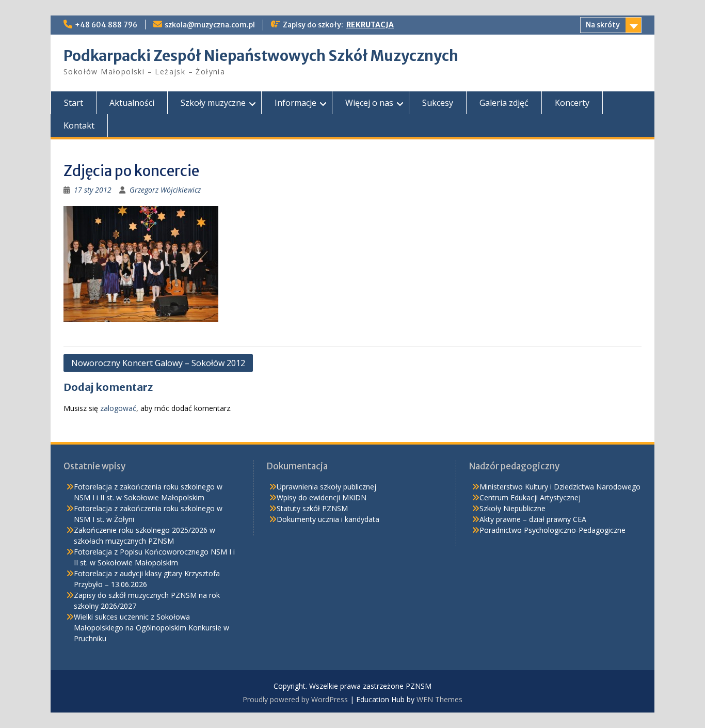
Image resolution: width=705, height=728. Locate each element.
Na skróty (603, 24)
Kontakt (78, 125)
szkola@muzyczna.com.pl (210, 24)
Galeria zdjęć (503, 102)
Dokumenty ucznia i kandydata (328, 519)
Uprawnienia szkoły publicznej (326, 487)
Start (73, 102)
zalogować (118, 408)
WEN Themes (439, 699)
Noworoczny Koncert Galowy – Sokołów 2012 (158, 363)
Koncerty (572, 102)
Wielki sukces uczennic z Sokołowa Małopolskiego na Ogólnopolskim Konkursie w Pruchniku (151, 627)
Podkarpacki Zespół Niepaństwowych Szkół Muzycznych (260, 55)
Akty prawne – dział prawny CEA (532, 519)
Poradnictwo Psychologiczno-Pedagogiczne (552, 530)
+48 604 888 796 (106, 24)
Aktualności (131, 102)
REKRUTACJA (370, 24)
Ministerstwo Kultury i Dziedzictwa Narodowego (559, 487)
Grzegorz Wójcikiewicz (165, 190)
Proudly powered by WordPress (295, 699)
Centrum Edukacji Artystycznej (530, 497)
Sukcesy (437, 102)
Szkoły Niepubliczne (512, 508)
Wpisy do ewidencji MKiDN (321, 497)
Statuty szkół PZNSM (312, 508)
